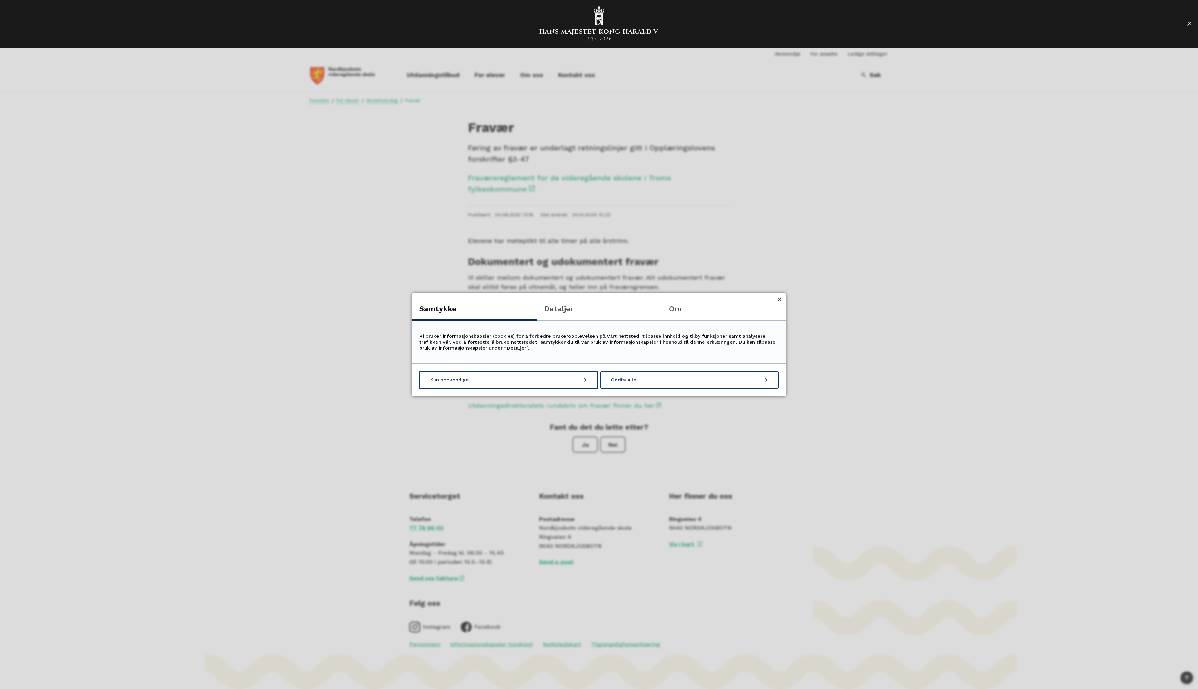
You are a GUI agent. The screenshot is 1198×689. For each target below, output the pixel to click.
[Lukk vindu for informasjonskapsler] (779, 300)
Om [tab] (675, 308)
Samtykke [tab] (437, 308)
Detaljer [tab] (558, 308)
